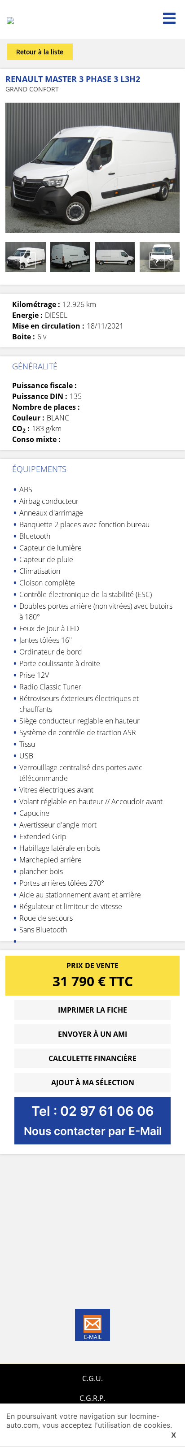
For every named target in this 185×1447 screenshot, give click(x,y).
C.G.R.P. (92, 1398)
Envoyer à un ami (92, 1034)
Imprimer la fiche (92, 1010)
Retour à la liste (39, 52)
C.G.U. (92, 1378)
